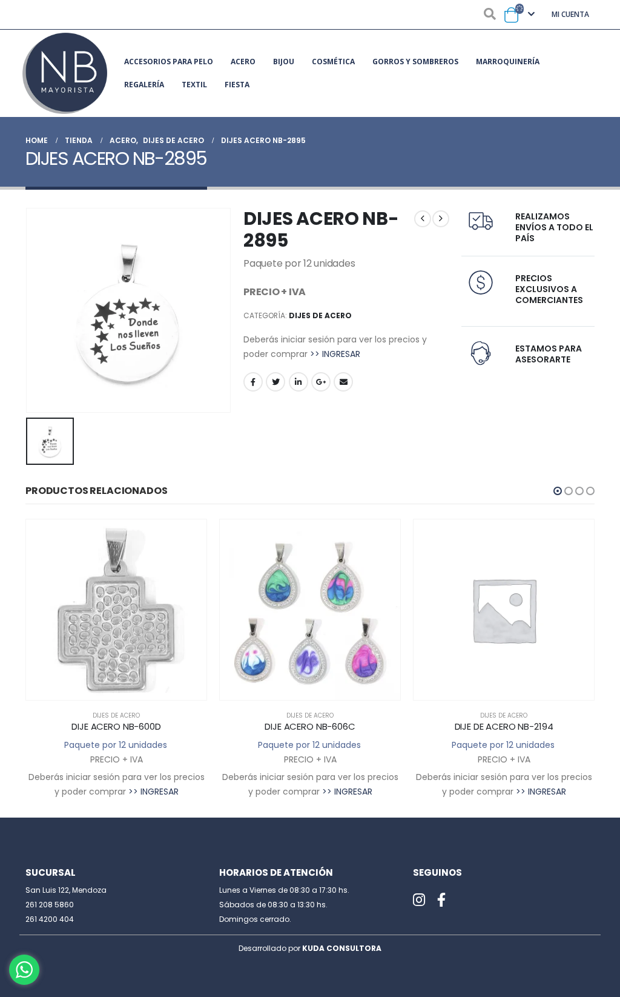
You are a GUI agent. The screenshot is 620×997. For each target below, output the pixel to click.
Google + (321, 382)
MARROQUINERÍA (507, 61)
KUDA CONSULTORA (341, 948)
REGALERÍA (144, 84)
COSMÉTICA (333, 61)
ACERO (243, 61)
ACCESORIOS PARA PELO (168, 61)
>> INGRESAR (335, 354)
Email (343, 382)
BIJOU (283, 61)
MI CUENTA (570, 14)
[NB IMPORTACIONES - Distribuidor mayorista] (64, 73)
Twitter (275, 382)
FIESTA (237, 84)
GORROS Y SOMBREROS (415, 61)
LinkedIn (298, 382)
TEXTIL (194, 84)
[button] (557, 491)
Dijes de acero (320, 315)
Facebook (253, 382)
